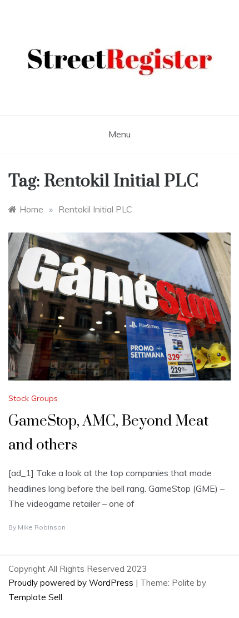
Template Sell (35, 597)
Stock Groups (33, 398)
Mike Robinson (42, 527)
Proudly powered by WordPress (72, 582)
